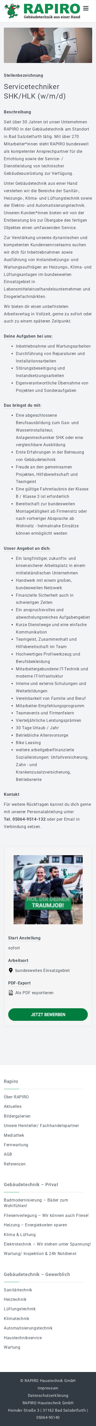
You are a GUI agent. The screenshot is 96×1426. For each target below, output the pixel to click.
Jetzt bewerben (48, 1014)
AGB (8, 1154)
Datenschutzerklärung (48, 1395)
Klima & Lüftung (20, 1234)
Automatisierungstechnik (28, 1328)
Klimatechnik (16, 1318)
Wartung (12, 1347)
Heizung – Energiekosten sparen (35, 1225)
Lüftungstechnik (20, 1308)
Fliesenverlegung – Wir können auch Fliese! (46, 1215)
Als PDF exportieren (34, 992)
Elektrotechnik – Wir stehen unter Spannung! (47, 1244)
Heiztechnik (15, 1299)
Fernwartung (16, 1144)
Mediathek (14, 1135)
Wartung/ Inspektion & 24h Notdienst (40, 1253)
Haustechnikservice (23, 1337)
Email (69, 819)
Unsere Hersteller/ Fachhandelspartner (41, 1125)
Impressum (48, 1388)
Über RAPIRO (16, 1097)
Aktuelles (13, 1106)
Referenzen (15, 1164)
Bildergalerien (17, 1116)
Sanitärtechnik (18, 1290)
